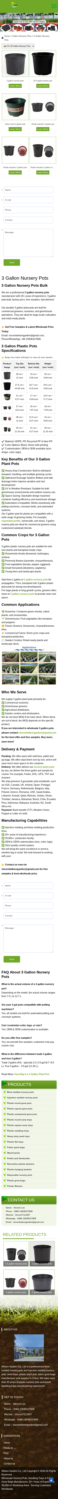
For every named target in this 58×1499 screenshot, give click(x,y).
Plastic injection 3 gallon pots (15, 167)
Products (8, 1448)
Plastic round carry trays (19, 1119)
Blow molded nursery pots (20, 1092)
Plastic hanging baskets (19, 1169)
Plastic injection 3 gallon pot (43, 124)
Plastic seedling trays (18, 1131)
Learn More (15, 86)
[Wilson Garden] (14, 5)
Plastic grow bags (16, 1180)
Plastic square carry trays (20, 1125)
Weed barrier (13, 1153)
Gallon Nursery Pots (21, 36)
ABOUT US (10, 1329)
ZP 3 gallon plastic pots (42, 81)
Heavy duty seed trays (18, 1136)
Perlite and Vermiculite (18, 1158)
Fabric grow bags (16, 1147)
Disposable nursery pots (19, 1175)
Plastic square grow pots (19, 1108)
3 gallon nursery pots (15, 81)
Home (7, 36)
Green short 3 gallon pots (15, 124)
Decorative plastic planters (20, 1164)
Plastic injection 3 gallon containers (43, 167)
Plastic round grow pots (19, 1103)
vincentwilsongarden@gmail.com (37, 732)
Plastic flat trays (15, 1142)
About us (8, 1458)
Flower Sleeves (14, 1186)
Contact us (9, 1463)
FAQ (6, 1453)
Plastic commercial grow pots (22, 1114)
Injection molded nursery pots (22, 1097)
